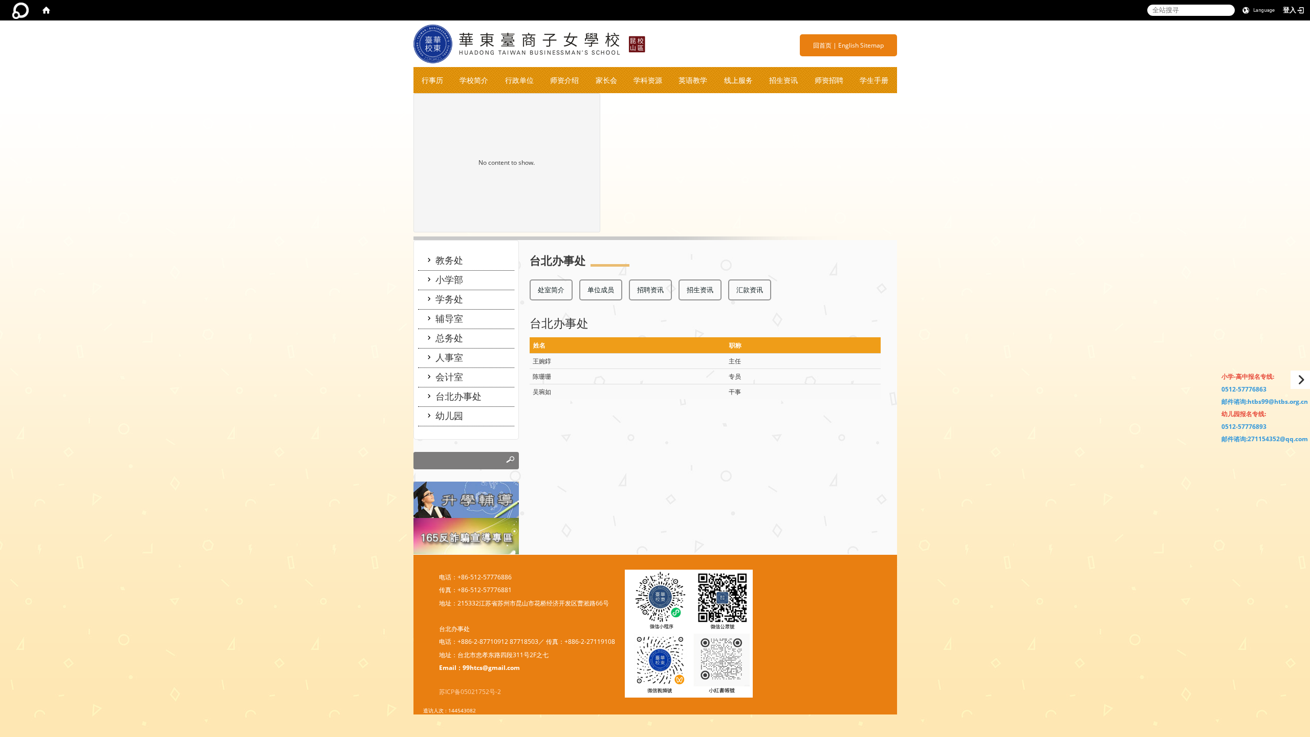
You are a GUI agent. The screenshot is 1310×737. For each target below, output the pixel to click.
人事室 (449, 357)
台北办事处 (458, 396)
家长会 (606, 80)
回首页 (822, 45)
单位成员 (600, 289)
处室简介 (551, 289)
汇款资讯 (749, 289)
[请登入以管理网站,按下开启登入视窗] (20, 10)
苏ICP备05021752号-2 (470, 691)
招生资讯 (783, 80)
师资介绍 (564, 80)
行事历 (432, 80)
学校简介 (474, 80)
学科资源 (648, 80)
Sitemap (872, 45)
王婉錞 (542, 361)
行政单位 (519, 80)
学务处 (449, 299)
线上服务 (738, 80)
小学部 (449, 279)
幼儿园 (449, 415)
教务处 (449, 260)
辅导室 (449, 318)
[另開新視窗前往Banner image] (466, 535)
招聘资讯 (650, 289)
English (848, 45)
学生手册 (874, 80)
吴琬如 (542, 391)
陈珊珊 (542, 376)
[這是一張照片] (466, 499)
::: (809, 45)
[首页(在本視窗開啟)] (46, 10)
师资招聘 (829, 80)
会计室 (449, 377)
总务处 (449, 338)
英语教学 (693, 80)
